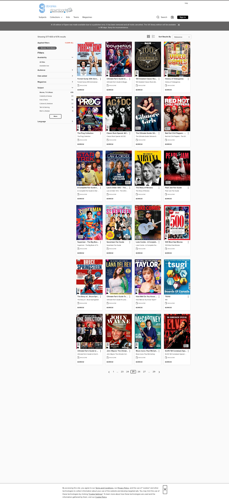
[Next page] (159, 371)
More (55, 116)
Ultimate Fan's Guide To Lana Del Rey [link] (117, 297)
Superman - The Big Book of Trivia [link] (88, 242)
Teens (76, 17)
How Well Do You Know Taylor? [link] (147, 297)
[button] (161, 17)
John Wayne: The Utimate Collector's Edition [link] (117, 351)
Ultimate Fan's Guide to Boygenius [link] (117, 79)
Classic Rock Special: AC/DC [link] (117, 133)
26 (139, 371)
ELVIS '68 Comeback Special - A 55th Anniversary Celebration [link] (176, 351)
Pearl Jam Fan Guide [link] (173, 188)
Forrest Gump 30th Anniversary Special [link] (88, 79)
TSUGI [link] (167, 297)
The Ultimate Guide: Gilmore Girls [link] (147, 133)
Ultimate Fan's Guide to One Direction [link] (88, 351)
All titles (42, 62)
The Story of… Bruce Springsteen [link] (88, 297)
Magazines (87, 17)
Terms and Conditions (104, 488)
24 (127, 371)
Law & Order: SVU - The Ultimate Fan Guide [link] (117, 188)
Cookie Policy (101, 497)
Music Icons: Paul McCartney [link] (147, 351)
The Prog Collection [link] (85, 133)
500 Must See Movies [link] (174, 242)
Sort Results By (165, 37)
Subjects (42, 17)
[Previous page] (109, 371)
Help (186, 3)
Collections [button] (55, 17)
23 (122, 371)
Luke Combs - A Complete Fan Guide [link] (147, 242)
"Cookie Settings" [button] (95, 494)
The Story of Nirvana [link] (144, 188)
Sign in (183, 17)
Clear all (69, 43)
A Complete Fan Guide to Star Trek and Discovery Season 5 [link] (88, 188)
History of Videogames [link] (174, 79)
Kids (68, 17)
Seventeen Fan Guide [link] (115, 242)
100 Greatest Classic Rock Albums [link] (147, 79)
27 (144, 371)
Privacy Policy (123, 488)
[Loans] (172, 17)
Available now (44, 66)
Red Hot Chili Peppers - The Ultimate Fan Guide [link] (176, 133)
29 (154, 371)
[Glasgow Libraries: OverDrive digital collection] (55, 8)
